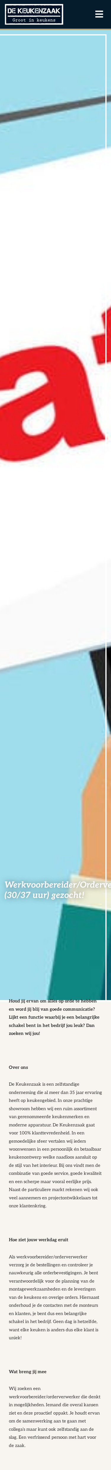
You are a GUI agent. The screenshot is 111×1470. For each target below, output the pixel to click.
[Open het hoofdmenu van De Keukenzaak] (96, 14)
